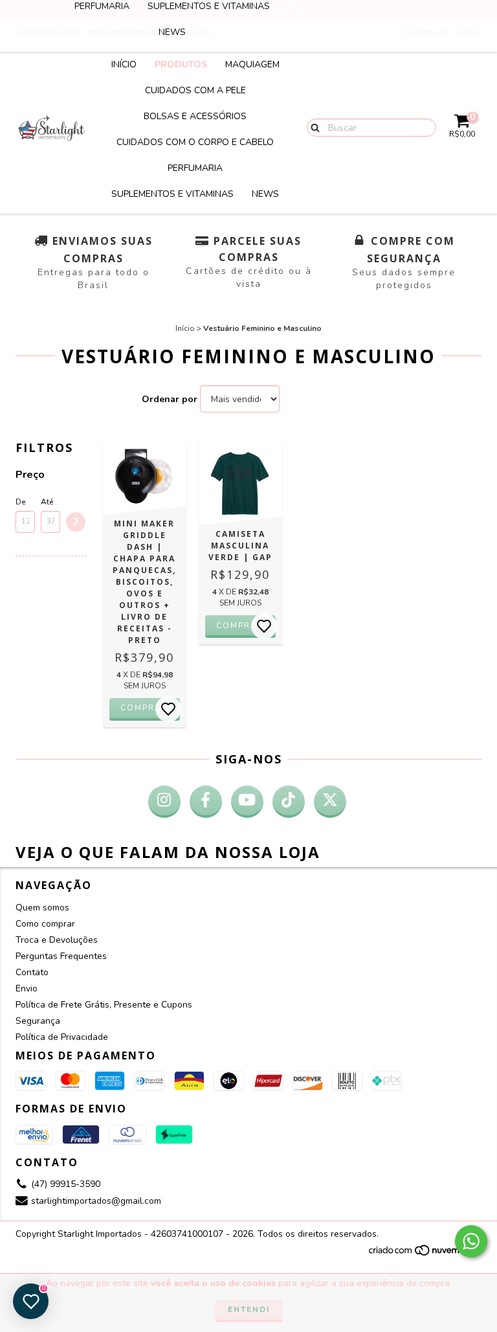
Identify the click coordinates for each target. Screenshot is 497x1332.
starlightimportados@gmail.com (96, 1201)
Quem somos (42, 907)
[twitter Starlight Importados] (330, 801)
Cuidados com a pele (195, 90)
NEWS (172, 32)
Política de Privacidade (62, 1037)
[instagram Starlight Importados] (164, 801)
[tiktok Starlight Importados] (288, 801)
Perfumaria (195, 168)
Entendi (249, 1309)
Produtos (181, 64)
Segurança (38, 1021)
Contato (32, 972)
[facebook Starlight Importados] (206, 801)
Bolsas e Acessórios (195, 116)
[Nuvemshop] (424, 1254)
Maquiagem (252, 64)
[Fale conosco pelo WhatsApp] (471, 1241)
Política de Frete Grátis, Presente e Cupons (104, 1005)
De (20, 502)
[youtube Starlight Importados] (247, 801)
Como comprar (45, 924)
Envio (27, 988)
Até (47, 502)
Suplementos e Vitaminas (172, 194)
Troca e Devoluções (57, 940)
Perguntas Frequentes (61, 956)
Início (124, 64)
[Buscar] (312, 127)
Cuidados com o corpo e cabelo (195, 142)
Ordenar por (169, 399)
